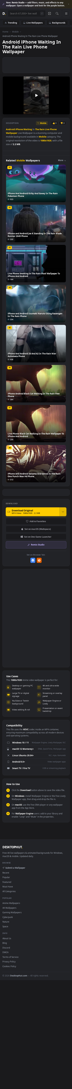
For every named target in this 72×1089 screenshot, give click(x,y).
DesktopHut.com (18, 975)
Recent (5, 872)
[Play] (7, 111)
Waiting (27, 129)
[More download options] (62, 511)
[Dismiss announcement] (68, 4)
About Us (6, 938)
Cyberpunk (7, 917)
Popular (6, 877)
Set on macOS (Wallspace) (37, 529)
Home (5, 31)
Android (10, 129)
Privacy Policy (9, 961)
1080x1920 (45, 140)
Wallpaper (11, 133)
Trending (12, 22)
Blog (4, 942)
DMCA (5, 952)
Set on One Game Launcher (37, 537)
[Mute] (59, 111)
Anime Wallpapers (11, 903)
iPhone (19, 129)
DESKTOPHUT (12, 847)
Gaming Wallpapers (12, 912)
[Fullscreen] (65, 111)
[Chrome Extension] (32, 560)
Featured (6, 882)
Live (47, 129)
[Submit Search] (57, 13)
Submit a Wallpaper (15, 867)
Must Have (7, 886)
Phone (53, 129)
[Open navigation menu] (66, 13)
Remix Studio (37, 544)
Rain (41, 129)
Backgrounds (58, 22)
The (37, 129)
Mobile (15, 31)
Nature (5, 921)
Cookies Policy (9, 966)
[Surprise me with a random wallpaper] (49, 13)
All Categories (9, 891)
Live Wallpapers (34, 22)
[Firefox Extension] (39, 560)
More (60, 160)
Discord (6, 947)
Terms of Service (10, 957)
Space (5, 926)
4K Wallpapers (9, 907)
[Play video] (36, 95)
